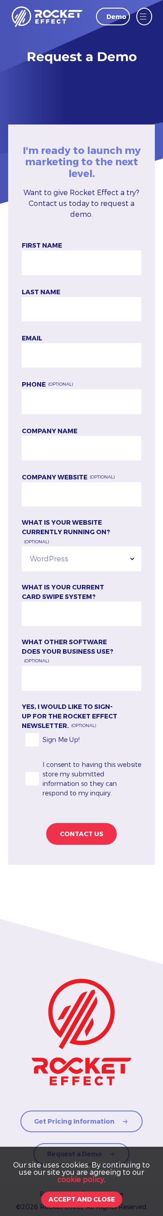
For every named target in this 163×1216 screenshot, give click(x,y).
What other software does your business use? (67, 646)
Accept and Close (81, 1199)
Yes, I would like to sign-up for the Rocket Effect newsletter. (69, 716)
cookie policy (81, 1179)
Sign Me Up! (61, 739)
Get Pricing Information (74, 1121)
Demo (116, 16)
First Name (42, 245)
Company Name (49, 431)
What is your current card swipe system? (63, 591)
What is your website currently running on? (66, 527)
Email (32, 338)
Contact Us (81, 834)
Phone (34, 384)
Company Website (54, 477)
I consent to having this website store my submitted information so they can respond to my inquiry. (92, 779)
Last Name (41, 292)
